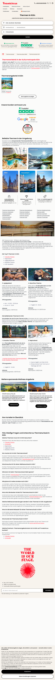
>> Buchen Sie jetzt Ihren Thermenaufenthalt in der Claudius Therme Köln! (14, 359)
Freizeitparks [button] (6, 6)
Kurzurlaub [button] (19, 9)
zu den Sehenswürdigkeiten (43, 235)
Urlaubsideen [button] (15, 11)
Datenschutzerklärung (11, 666)
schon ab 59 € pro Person (37, 523)
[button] (48, 3)
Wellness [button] (12, 9)
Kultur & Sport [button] (26, 6)
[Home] (3, 54)
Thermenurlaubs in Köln (35, 496)
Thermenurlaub (35, 68)
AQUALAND (8, 444)
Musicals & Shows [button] (16, 6)
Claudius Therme (9, 257)
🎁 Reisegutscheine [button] (25, 11)
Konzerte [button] (5, 9)
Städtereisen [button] (6, 11)
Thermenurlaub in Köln (28, 459)
